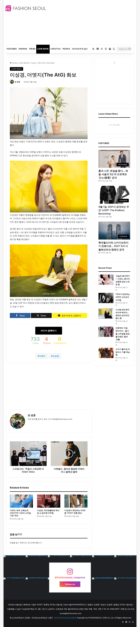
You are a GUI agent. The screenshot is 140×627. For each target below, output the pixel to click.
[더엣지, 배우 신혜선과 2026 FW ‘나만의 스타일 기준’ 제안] (21, 501)
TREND (32, 49)
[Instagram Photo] (15, 566)
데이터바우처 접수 (80, 49)
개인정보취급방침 (69, 618)
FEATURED (12, 49)
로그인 (30, 543)
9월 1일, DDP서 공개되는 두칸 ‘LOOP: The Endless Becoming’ (113, 210)
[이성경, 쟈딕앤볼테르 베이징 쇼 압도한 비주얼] (48, 501)
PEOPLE (66, 49)
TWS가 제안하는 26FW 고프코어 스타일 (123, 297)
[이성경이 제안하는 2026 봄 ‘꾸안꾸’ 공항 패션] (76, 501)
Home (14, 63)
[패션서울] (26, 8)
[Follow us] (70, 572)
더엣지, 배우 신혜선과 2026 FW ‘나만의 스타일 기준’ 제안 (20, 513)
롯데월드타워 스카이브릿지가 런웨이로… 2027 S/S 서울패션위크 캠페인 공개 (113, 246)
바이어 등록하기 (49, 330)
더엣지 (42, 356)
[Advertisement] (95, 22)
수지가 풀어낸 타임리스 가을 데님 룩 (123, 352)
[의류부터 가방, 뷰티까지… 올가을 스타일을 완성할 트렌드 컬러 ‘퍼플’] (105, 332)
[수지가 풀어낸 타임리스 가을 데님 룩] (105, 353)
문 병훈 (17, 82)
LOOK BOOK (43, 49)
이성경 (55, 356)
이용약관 (56, 618)
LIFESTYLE (56, 49)
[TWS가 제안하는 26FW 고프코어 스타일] (105, 298)
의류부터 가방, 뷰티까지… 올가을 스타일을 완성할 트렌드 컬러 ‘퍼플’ (123, 334)
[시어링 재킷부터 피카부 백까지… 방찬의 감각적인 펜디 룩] (105, 313)
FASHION (23, 49)
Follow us (70, 584)
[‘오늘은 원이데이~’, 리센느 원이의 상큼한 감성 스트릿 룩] (105, 280)
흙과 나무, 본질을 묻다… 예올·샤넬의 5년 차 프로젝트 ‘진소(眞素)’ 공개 (113, 174)
